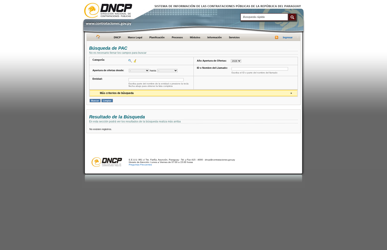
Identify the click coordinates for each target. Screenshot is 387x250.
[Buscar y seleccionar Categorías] (129, 61)
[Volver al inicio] (97, 37)
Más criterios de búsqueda (196, 93)
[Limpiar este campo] (134, 61)
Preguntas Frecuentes (140, 164)
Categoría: (98, 59)
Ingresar (287, 37)
